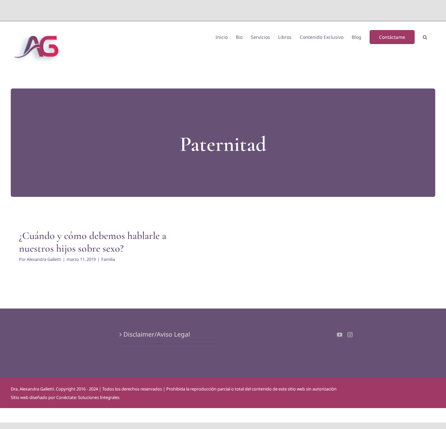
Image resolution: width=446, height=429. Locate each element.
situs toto (208, 10)
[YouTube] (339, 334)
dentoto (224, 10)
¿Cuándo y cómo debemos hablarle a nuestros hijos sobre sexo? (92, 241)
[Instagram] (350, 334)
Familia (108, 259)
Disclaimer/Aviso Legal (156, 334)
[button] (425, 36)
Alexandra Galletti (44, 259)
